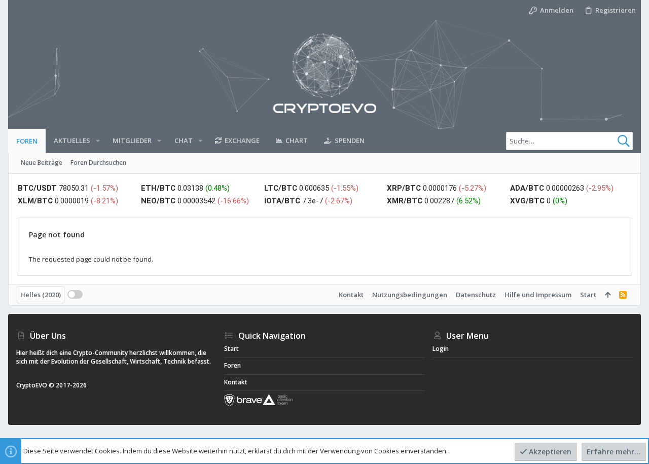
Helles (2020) (40, 294)
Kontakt (351, 294)
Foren (232, 365)
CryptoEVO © (35, 385)
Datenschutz (476, 294)
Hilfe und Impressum (537, 294)
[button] (97, 140)
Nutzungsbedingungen (409, 294)
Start (588, 294)
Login (440, 348)
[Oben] (608, 294)
